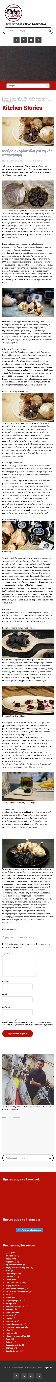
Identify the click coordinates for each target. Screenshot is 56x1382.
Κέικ (9, 1294)
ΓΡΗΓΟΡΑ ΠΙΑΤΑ (16, 1283)
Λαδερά (11, 1303)
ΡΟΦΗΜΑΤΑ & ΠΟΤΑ (17, 1327)
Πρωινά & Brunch (16, 1324)
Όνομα (5, 981)
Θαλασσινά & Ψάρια (17, 1289)
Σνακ (10, 1339)
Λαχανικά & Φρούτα (17, 1306)
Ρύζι (9, 1330)
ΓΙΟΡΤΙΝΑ (12, 1277)
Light (10, 1253)
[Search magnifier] (50, 31)
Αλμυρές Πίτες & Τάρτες (19, 1268)
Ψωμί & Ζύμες (14, 1351)
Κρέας (10, 1297)
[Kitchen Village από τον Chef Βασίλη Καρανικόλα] (28, 13)
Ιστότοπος (6, 1007)
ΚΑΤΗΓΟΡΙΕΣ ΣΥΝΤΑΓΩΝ (18, 1292)
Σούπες (11, 1342)
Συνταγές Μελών (15, 1345)
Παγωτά (11, 1318)
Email (5, 994)
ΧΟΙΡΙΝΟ (11, 1348)
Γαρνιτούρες (13, 1274)
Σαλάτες (11, 1333)
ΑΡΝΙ (9, 1271)
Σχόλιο (6, 953)
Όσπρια (11, 1315)
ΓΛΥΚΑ (11, 1280)
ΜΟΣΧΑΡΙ (12, 1309)
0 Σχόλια (37, 161)
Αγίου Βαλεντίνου (16, 1265)
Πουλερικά (12, 1321)
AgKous (48, 1368)
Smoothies (12, 1256)
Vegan (11, 1259)
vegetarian (12, 1262)
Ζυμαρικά (12, 1286)
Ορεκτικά (12, 1312)
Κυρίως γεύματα (15, 1300)
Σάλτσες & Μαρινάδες (18, 1336)
